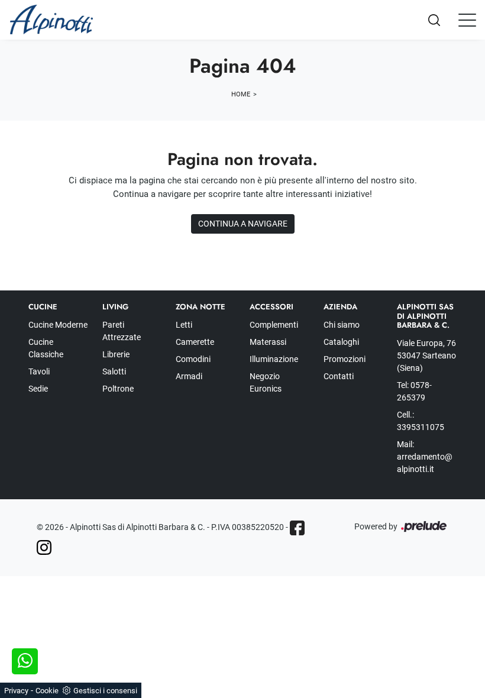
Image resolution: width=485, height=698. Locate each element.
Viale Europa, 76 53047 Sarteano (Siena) (426, 355)
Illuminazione (274, 359)
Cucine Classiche (45, 348)
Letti (184, 324)
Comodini (193, 359)
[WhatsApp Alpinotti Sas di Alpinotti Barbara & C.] (25, 661)
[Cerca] (443, 19)
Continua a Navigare (242, 223)
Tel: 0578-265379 (414, 391)
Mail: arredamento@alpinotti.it (424, 457)
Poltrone (118, 388)
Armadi (189, 376)
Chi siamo (342, 324)
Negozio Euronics (266, 382)
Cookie (47, 690)
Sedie (38, 388)
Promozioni (345, 359)
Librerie (116, 354)
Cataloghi (341, 342)
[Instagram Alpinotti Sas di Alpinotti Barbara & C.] (44, 547)
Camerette (195, 342)
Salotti (114, 371)
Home (240, 94)
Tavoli (39, 371)
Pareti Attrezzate (121, 331)
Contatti (339, 376)
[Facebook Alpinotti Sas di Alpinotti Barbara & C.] (297, 528)
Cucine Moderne (58, 324)
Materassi (268, 342)
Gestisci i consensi (105, 690)
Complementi (274, 324)
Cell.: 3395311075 (420, 421)
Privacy (16, 690)
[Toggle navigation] (467, 19)
